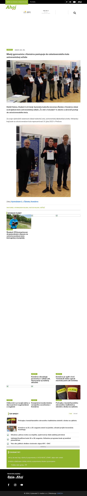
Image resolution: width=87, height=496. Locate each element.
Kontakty (32, 2)
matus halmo (34, 207)
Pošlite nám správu (17, 465)
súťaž (42, 207)
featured (10, 207)
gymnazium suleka (21, 207)
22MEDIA (60, 493)
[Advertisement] (43, 31)
